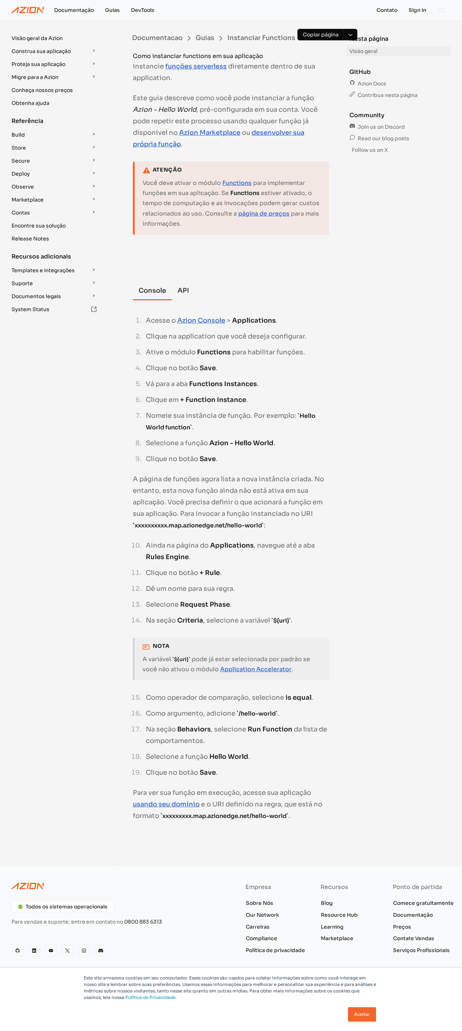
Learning (332, 927)
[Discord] (101, 950)
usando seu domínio (166, 804)
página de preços (263, 213)
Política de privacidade (275, 950)
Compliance (261, 938)
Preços (402, 927)
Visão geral (363, 51)
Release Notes (30, 238)
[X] (67, 950)
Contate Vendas (413, 938)
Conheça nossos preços (42, 90)
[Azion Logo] (28, 10)
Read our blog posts (383, 138)
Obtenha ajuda (30, 103)
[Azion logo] (117, 886)
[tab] (152, 291)
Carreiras (258, 927)
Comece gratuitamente (423, 903)
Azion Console (201, 320)
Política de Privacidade (150, 997)
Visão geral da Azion (37, 38)
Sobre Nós (259, 903)
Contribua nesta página (387, 95)
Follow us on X (369, 150)
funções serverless (196, 66)
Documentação (413, 915)
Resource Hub (339, 915)
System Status (30, 309)
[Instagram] (84, 950)
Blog (327, 903)
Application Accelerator (256, 669)
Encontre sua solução (39, 225)
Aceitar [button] (362, 1014)
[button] (55, 38)
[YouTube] (51, 950)
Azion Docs (371, 83)
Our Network (262, 915)
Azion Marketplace (209, 133)
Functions (237, 183)
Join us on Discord (381, 127)
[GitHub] (18, 950)
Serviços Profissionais (421, 950)
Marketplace (337, 938)
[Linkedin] (34, 950)
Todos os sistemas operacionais (67, 906)
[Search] (441, 10)
